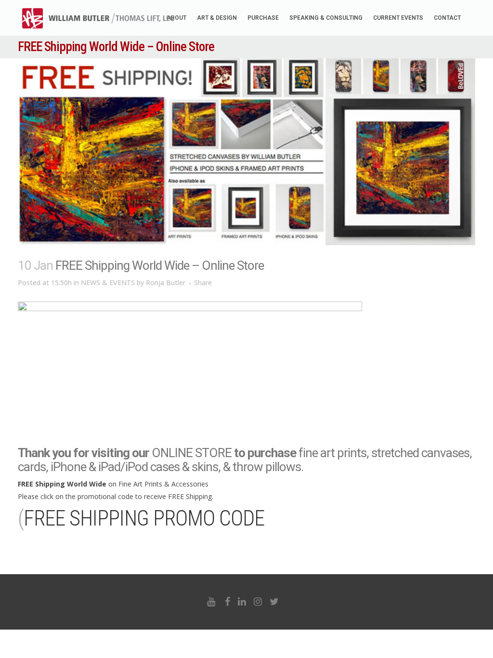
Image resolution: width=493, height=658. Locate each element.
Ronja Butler (165, 282)
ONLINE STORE (192, 453)
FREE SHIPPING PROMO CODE (144, 518)
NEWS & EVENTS (108, 282)
